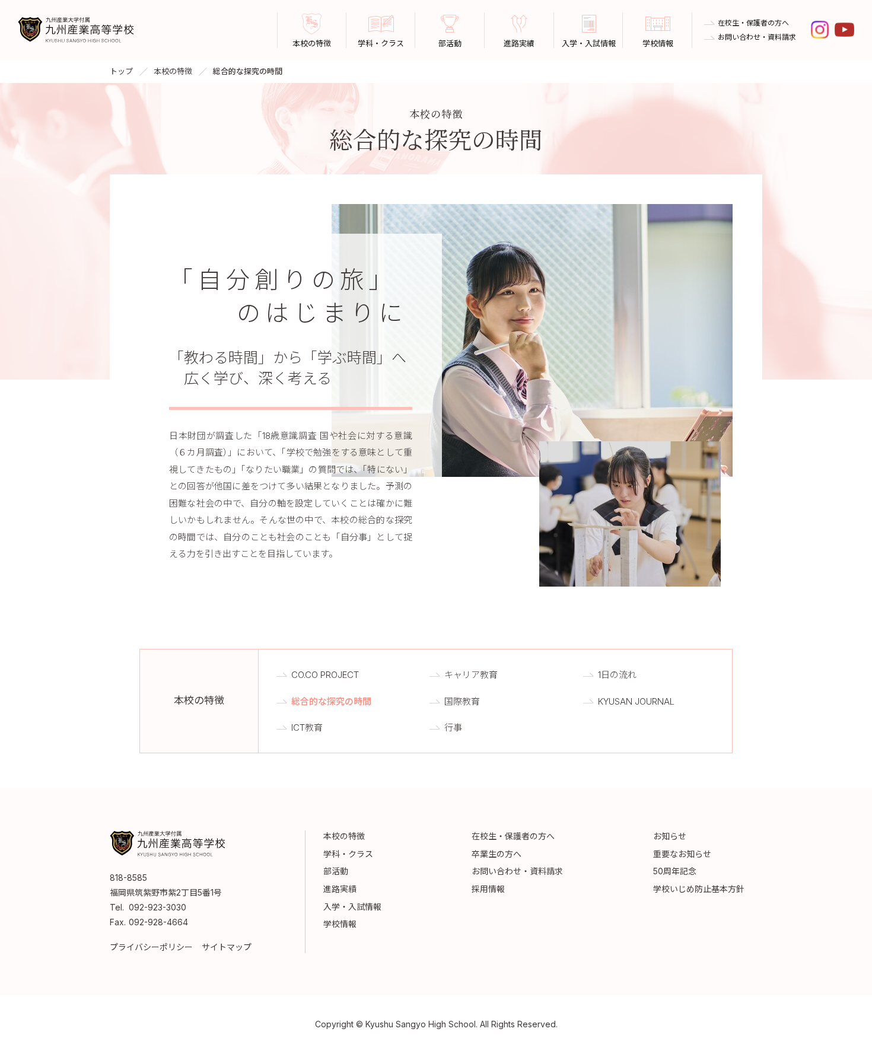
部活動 (335, 871)
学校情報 (340, 924)
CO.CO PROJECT (325, 674)
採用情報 (488, 889)
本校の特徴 (173, 71)
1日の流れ (617, 674)
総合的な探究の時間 (331, 701)
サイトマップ (227, 947)
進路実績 (340, 889)
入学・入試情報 (352, 907)
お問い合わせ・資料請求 (757, 37)
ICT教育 (307, 727)
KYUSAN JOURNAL (636, 701)
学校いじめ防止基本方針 (698, 889)
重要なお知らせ (682, 854)
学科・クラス (348, 854)
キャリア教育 (471, 674)
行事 (453, 727)
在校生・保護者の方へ (753, 23)
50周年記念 (674, 871)
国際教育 (462, 701)
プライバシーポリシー (151, 947)
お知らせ (669, 836)
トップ (121, 71)
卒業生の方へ (496, 854)
